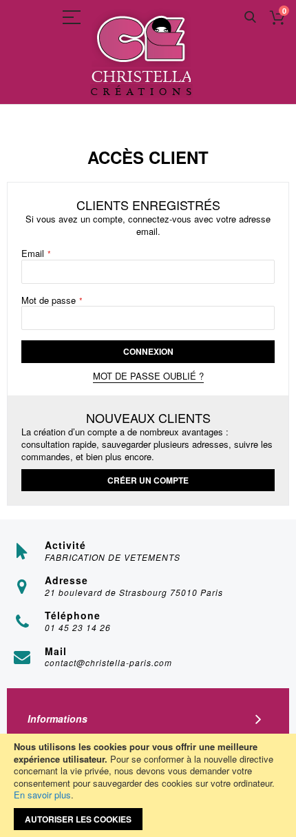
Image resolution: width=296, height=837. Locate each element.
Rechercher (250, 18)
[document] (148, 785)
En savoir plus (42, 794)
